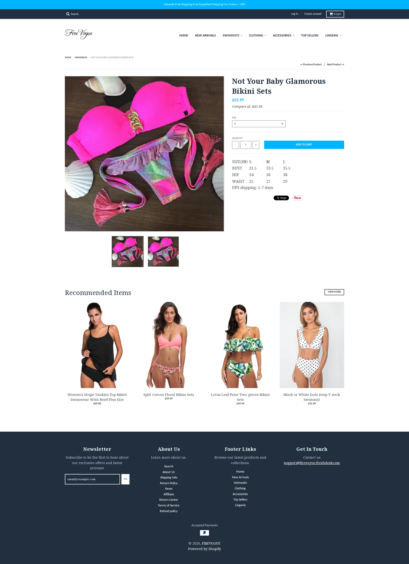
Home (183, 35)
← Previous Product (311, 64)
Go (125, 479)
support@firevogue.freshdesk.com (312, 463)
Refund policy (169, 511)
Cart (337, 14)
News (168, 489)
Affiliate (169, 494)
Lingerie (331, 35)
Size (234, 117)
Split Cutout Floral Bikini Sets (168, 394)
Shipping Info (168, 477)
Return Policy (169, 483)
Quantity (237, 138)
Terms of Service (168, 505)
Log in (294, 14)
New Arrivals (205, 35)
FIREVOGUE (211, 543)
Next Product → (335, 64)
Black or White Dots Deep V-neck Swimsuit (312, 397)
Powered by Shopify (204, 548)
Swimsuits (231, 35)
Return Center (168, 500)
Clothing (256, 35)
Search (168, 466)
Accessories (282, 35)
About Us (169, 472)
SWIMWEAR (81, 57)
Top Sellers (310, 35)
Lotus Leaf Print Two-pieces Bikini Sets (240, 397)
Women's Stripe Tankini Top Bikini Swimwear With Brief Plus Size (97, 397)
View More (334, 292)
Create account (313, 14)
